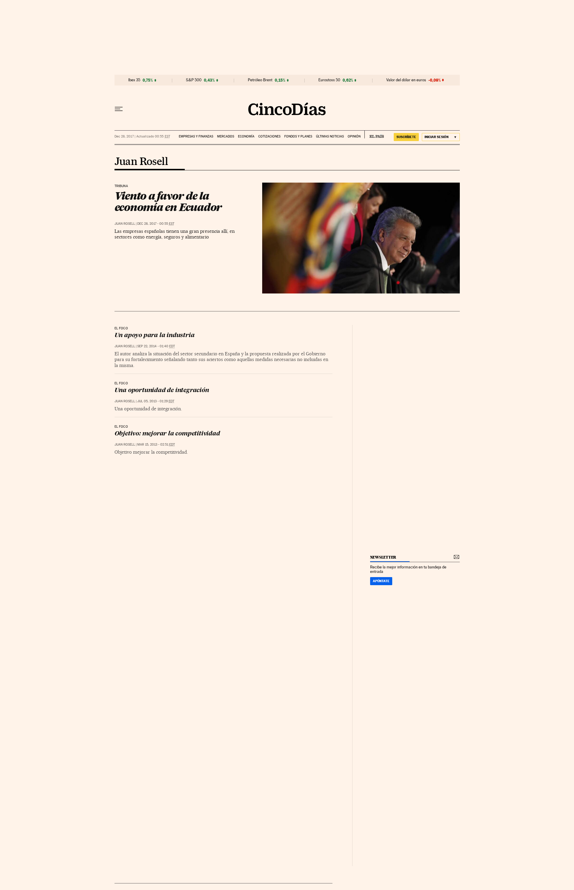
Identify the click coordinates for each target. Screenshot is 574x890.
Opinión (354, 136)
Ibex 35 (134, 80)
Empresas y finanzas (196, 136)
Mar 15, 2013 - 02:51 (156, 444)
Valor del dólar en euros (406, 80)
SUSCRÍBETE (406, 137)
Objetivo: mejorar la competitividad (167, 434)
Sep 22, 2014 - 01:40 (156, 346)
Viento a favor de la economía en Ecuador (168, 201)
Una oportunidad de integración (162, 391)
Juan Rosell (141, 162)
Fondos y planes (298, 136)
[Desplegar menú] (119, 109)
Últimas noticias (330, 136)
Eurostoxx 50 (329, 80)
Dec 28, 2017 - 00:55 (155, 224)
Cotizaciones (269, 136)
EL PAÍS (374, 134)
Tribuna (121, 186)
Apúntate (381, 581)
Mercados (225, 136)
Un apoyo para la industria (155, 336)
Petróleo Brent (260, 80)
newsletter (383, 557)
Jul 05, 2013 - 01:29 (155, 401)
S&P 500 (193, 80)
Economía (246, 136)
